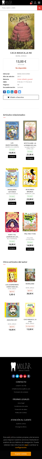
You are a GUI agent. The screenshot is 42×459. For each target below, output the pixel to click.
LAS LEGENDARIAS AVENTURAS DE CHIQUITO (12, 286)
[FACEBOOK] (13, 376)
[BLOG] (28, 376)
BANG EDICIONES (23, 74)
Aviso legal (21, 403)
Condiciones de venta (21, 406)
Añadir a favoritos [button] (17, 97)
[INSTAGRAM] (21, 376)
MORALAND (30, 284)
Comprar (12, 156)
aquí (26, 445)
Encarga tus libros (21, 427)
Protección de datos (21, 409)
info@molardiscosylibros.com (21, 389)
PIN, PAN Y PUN (30, 234)
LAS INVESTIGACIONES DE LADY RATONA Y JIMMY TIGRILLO (12, 144)
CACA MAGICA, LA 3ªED (30, 320)
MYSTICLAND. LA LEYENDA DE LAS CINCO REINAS (30, 144)
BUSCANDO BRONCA (30, 190)
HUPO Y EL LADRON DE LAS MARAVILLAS (12, 236)
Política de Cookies (21, 412)
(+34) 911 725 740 (21, 386)
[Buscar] (39, 7)
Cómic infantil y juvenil (24, 79)
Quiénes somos (21, 424)
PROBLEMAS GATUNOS (12, 191)
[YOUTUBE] (25, 376)
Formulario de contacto (21, 392)
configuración (21, 447)
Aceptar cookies (21, 454)
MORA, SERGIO (21, 56)
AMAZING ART (12, 320)
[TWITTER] (17, 376)
